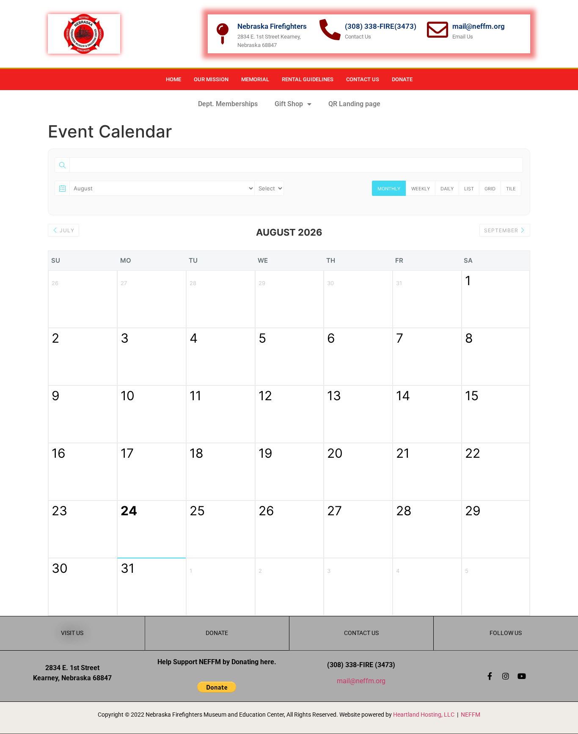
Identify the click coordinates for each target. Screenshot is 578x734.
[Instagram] (505, 676)
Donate (402, 79)
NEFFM (470, 714)
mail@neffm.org (361, 681)
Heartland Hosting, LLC (423, 714)
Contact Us (362, 79)
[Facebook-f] (489, 676)
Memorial (255, 79)
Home (173, 79)
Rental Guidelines (307, 79)
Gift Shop (289, 104)
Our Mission (211, 79)
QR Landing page (354, 104)
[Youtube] (522, 676)
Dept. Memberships (228, 104)
